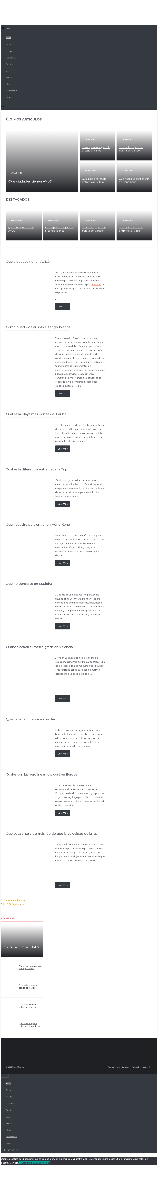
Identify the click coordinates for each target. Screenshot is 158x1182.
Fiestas (9, 44)
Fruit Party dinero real (85, 361)
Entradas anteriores (14, 900)
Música (9, 51)
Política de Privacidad (141, 1067)
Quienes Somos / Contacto (118, 1067)
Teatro (9, 77)
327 (9, 904)
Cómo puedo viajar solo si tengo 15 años (30, 967)
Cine (8, 71)
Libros (8, 84)
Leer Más (63, 306)
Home (8, 37)
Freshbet (96, 284)
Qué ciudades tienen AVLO (30, 181)
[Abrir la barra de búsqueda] (3, 106)
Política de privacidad (38, 1162)
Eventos (9, 64)
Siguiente (18, 904)
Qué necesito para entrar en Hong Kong (29, 1025)
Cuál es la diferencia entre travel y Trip (28, 1005)
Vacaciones (11, 57)
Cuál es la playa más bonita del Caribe (28, 986)
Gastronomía (11, 91)
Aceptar (23, 1162)
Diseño (9, 97)
